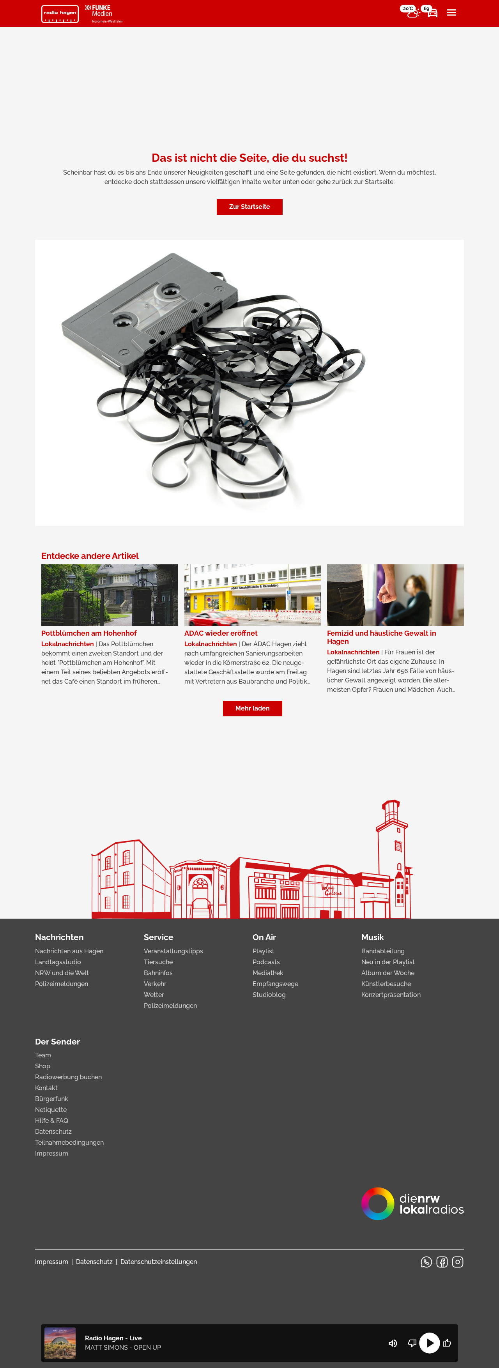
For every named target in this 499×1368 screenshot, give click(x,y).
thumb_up (446, 1343)
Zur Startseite (249, 206)
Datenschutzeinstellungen (158, 1261)
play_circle (429, 1343)
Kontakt (46, 1088)
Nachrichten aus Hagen (69, 951)
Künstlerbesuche (386, 984)
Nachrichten (59, 937)
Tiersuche (158, 962)
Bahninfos (158, 973)
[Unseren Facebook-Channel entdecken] (442, 1262)
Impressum (51, 1153)
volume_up (393, 1343)
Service (158, 937)
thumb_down (412, 1343)
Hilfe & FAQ (51, 1120)
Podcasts (266, 962)
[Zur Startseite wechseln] (60, 14)
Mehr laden (252, 708)
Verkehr (155, 984)
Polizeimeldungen (61, 984)
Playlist (263, 951)
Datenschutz (53, 1131)
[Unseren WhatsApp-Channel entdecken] (426, 1262)
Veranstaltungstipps (173, 951)
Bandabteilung (383, 951)
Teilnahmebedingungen (69, 1142)
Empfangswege (275, 984)
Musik (372, 937)
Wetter (154, 995)
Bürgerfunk (51, 1099)
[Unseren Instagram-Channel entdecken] (457, 1262)
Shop (42, 1066)
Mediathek (268, 973)
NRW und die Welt (62, 973)
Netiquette (51, 1109)
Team (43, 1055)
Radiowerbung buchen (68, 1077)
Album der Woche (387, 973)
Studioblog (269, 995)
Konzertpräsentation (391, 995)
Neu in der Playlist (388, 962)
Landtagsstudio (58, 962)
